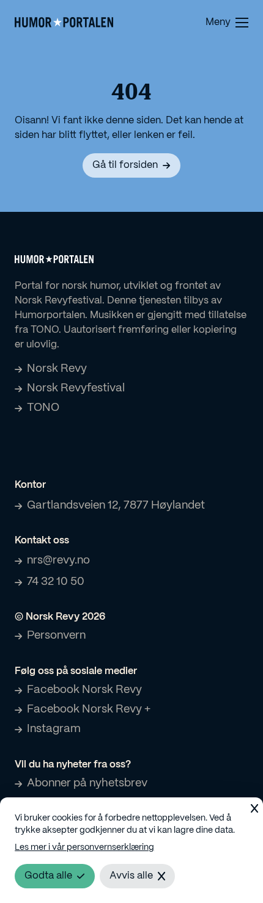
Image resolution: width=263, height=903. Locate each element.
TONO (43, 407)
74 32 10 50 (55, 581)
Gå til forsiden (125, 165)
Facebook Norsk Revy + (88, 709)
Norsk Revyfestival (76, 388)
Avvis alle (131, 875)
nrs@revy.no (58, 560)
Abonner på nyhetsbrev (87, 783)
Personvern (56, 635)
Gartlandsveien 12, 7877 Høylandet (116, 505)
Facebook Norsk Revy (84, 689)
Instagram (54, 728)
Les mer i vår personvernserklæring (84, 847)
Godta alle (48, 875)
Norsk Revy (57, 368)
